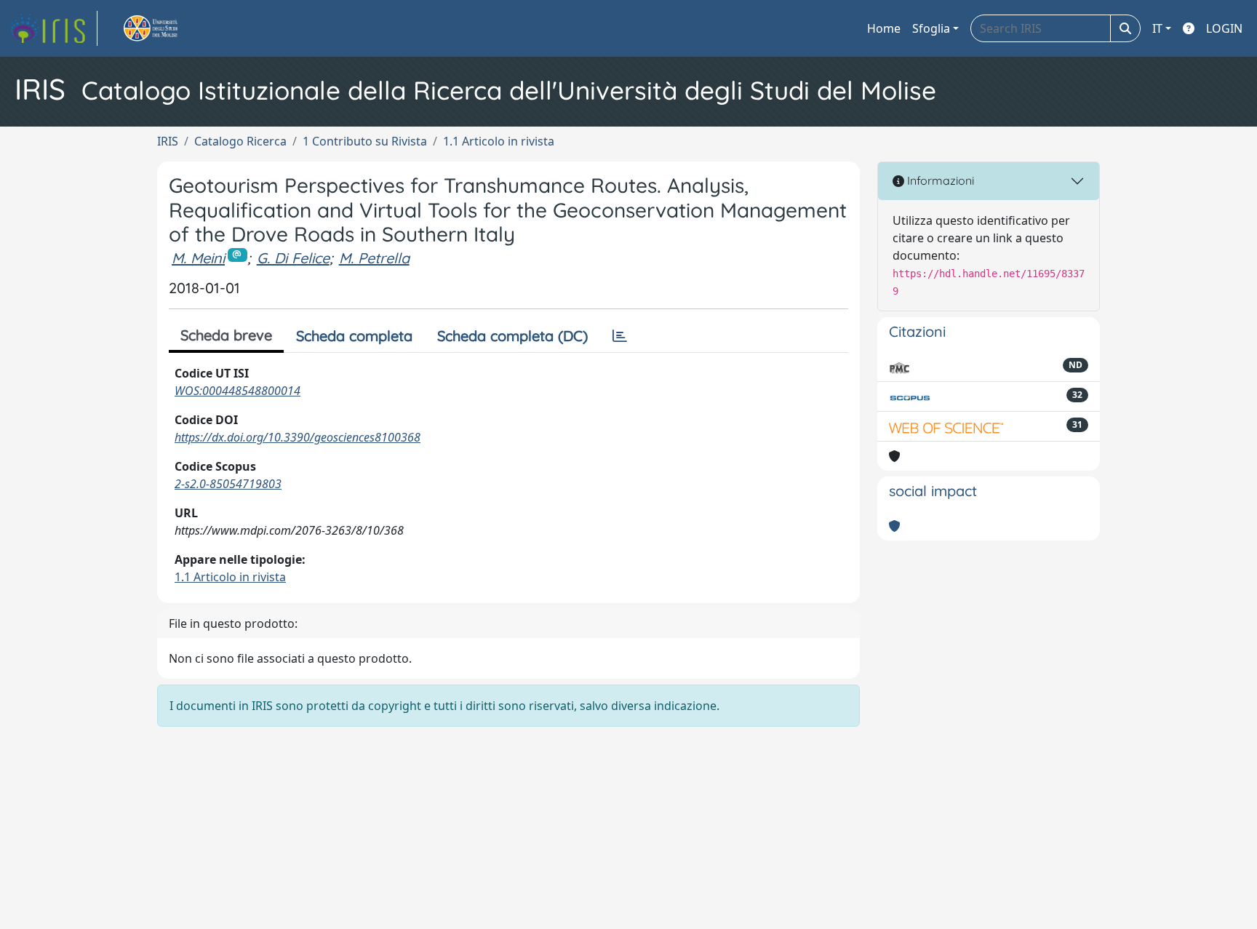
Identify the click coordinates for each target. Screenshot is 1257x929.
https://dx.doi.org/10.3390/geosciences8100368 (297, 437)
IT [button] (1157, 28)
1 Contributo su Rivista (365, 141)
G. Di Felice (293, 258)
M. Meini (198, 258)
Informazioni (939, 180)
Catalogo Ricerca (240, 141)
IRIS (167, 141)
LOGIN (1224, 28)
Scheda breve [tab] (226, 335)
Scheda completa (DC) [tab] (512, 336)
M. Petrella (374, 258)
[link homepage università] (167, 28)
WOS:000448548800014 (237, 391)
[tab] (619, 336)
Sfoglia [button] (931, 28)
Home (884, 28)
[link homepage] (53, 28)
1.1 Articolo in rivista (498, 141)
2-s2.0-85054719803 (228, 484)
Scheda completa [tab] (354, 336)
